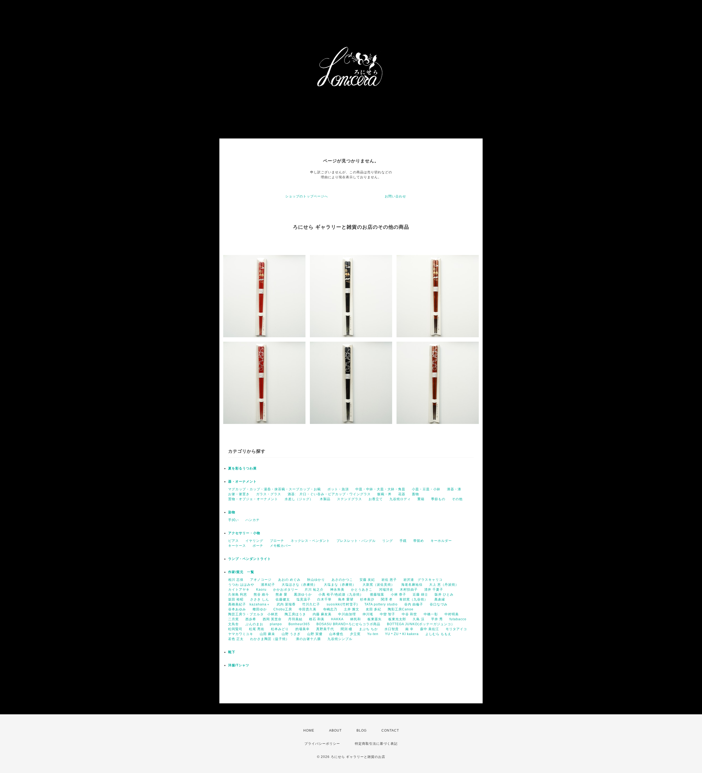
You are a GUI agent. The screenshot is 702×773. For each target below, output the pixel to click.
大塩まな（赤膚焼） (340, 585)
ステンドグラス (349, 499)
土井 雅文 (351, 609)
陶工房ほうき (295, 614)
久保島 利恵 (237, 594)
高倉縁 (439, 599)
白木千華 (324, 599)
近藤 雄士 (420, 594)
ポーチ (258, 546)
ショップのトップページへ (306, 196)
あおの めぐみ (289, 580)
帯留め (418, 541)
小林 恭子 (398, 594)
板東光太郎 (397, 619)
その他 (457, 499)
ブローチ (277, 541)
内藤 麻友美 (322, 614)
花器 (401, 494)
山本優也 (336, 634)
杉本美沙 (367, 599)
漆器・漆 (454, 489)
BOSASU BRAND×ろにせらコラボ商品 (348, 624)
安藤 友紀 (367, 580)
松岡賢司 (235, 629)
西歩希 (250, 619)
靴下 (231, 652)
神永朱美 (337, 589)
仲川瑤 (368, 614)
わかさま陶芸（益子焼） (269, 639)
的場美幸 (302, 629)
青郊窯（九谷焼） (413, 599)
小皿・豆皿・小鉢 (426, 489)
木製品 (325, 499)
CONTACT (390, 730)
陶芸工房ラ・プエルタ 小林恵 (253, 614)
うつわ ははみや (241, 585)
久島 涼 (418, 619)
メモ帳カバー (280, 546)
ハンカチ (252, 520)
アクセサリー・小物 (244, 533)
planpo (276, 624)
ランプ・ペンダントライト (249, 559)
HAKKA (337, 619)
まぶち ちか (368, 629)
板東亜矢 (374, 619)
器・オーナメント (242, 481)
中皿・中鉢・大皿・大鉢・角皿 (380, 489)
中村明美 (452, 614)
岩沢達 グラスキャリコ (423, 580)
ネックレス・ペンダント (310, 541)
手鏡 (403, 541)
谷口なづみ (439, 604)
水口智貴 (391, 629)
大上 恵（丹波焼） (444, 585)
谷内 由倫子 (413, 604)
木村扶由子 (409, 589)
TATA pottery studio (381, 604)
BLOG (361, 730)
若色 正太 (236, 639)
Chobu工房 (282, 609)
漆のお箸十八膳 (308, 639)
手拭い (233, 520)
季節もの (438, 499)
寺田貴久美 (307, 609)
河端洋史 (386, 589)
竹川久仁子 (311, 604)
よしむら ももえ (438, 634)
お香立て (376, 499)
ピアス (233, 541)
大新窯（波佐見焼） (379, 585)
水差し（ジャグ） (299, 499)
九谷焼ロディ (400, 499)
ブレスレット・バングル (356, 541)
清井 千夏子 (433, 589)
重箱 (420, 499)
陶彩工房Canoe (401, 609)
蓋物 (415, 494)
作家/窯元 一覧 (241, 572)
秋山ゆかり (316, 580)
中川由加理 (347, 614)
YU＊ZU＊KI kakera (402, 634)
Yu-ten (372, 634)
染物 (231, 512)
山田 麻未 (267, 634)
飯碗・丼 (384, 494)
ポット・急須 (338, 489)
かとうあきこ (361, 589)
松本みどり (280, 629)
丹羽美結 (295, 619)
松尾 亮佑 (256, 629)
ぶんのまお (254, 624)
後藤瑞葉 (377, 594)
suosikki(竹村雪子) (342, 604)
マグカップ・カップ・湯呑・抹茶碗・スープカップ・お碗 (274, 489)
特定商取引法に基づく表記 (376, 744)
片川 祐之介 (314, 589)
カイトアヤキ (239, 589)
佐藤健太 (283, 599)
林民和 (355, 619)
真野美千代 (325, 629)
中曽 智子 (387, 614)
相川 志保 (236, 580)
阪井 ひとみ (444, 594)
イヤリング (254, 541)
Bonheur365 (299, 624)
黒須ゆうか (303, 594)
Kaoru (261, 589)
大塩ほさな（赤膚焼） (299, 585)
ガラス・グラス (268, 494)
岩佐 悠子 (389, 580)
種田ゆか (260, 609)
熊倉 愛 (281, 594)
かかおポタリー (285, 589)
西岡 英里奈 (272, 619)
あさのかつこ (342, 580)
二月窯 (233, 619)
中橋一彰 (431, 614)
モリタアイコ (456, 629)
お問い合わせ (395, 196)
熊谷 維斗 (261, 594)
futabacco (457, 619)
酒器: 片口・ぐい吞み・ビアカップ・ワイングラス (329, 494)
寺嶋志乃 (330, 609)
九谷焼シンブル (339, 639)
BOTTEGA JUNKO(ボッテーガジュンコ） (421, 624)
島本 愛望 (345, 599)
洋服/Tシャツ (238, 665)
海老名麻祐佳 (412, 585)
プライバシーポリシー (322, 744)
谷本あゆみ (237, 609)
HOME (308, 730)
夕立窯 (355, 634)
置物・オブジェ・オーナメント (253, 499)
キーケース (237, 546)
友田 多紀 (373, 609)
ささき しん (259, 599)
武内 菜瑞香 (286, 604)
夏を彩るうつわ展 (242, 468)
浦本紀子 (268, 585)
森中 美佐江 (429, 629)
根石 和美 (316, 619)
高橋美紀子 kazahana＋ (249, 604)
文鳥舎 (233, 624)
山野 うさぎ (291, 634)
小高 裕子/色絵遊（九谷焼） (340, 594)
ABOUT (335, 730)
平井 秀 (437, 619)
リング (387, 541)
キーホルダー (441, 541)
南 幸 (409, 629)
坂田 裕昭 (236, 599)
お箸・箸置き (239, 494)
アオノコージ (260, 580)
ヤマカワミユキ (240, 634)
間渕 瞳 (346, 629)
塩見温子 (303, 599)
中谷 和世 (409, 614)
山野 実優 (314, 634)
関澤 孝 (387, 599)
